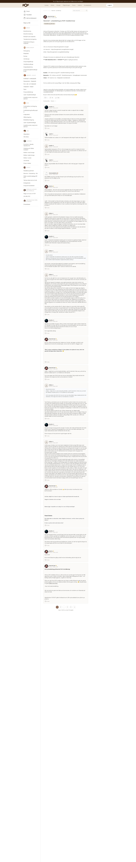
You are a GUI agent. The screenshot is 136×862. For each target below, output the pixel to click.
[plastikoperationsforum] (25, 5)
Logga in (110, 5)
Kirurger (58, 5)
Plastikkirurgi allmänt (49, 23)
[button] (64, 607)
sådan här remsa (53, 583)
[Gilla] (45, 98)
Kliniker (52, 5)
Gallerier (80, 5)
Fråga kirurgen (66, 5)
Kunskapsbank (87, 5)
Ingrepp (46, 5)
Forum (74, 5)
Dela (58, 97)
